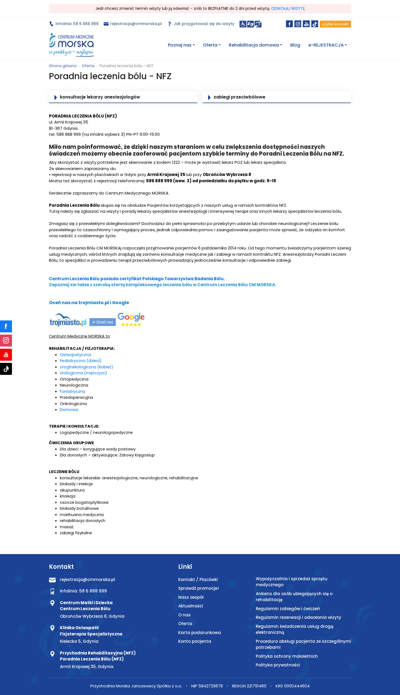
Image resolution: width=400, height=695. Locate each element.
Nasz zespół (191, 597)
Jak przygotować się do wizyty (203, 23)
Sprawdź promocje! (198, 588)
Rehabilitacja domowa (254, 45)
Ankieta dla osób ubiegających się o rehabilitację (294, 597)
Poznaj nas (180, 45)
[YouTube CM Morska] (6, 355)
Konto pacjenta (194, 641)
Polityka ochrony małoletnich (287, 656)
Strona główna (62, 66)
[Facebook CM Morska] (6, 326)
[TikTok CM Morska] (6, 369)
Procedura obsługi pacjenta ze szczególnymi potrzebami (303, 644)
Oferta (210, 45)
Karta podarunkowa (199, 632)
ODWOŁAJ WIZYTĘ (288, 8)
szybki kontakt (335, 24)
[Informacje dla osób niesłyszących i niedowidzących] (250, 23)
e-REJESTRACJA (326, 45)
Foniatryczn (71, 391)
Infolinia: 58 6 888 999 (76, 23)
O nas (184, 615)
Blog (295, 45)
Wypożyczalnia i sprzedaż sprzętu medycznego (291, 582)
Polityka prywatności (278, 665)
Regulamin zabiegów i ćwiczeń (288, 608)
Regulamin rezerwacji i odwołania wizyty (298, 617)
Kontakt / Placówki (198, 579)
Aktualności (190, 606)
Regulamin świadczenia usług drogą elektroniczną (294, 629)
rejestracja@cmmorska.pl (135, 23)
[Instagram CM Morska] (6, 341)
